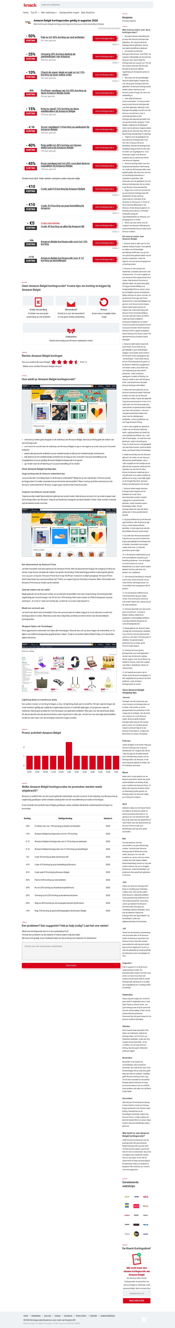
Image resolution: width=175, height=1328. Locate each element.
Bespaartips (36, 1316)
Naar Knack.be (88, 12)
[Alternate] (127, 1215)
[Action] (136, 1197)
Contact (58, 1316)
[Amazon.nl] (127, 1224)
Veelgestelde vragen (69, 12)
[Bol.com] (145, 1234)
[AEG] (145, 1197)
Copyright (93, 1316)
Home (26, 12)
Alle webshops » (49, 12)
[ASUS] (145, 1224)
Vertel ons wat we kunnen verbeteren (43, 946)
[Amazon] (136, 1215)
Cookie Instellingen (107, 1316)
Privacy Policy (81, 1316)
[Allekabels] (145, 1206)
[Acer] (127, 1197)
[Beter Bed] (136, 1234)
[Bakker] (127, 1234)
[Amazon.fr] (145, 1215)
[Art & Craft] (136, 1224)
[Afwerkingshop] (127, 1206)
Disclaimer (68, 1316)
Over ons (47, 1316)
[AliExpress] (136, 1206)
